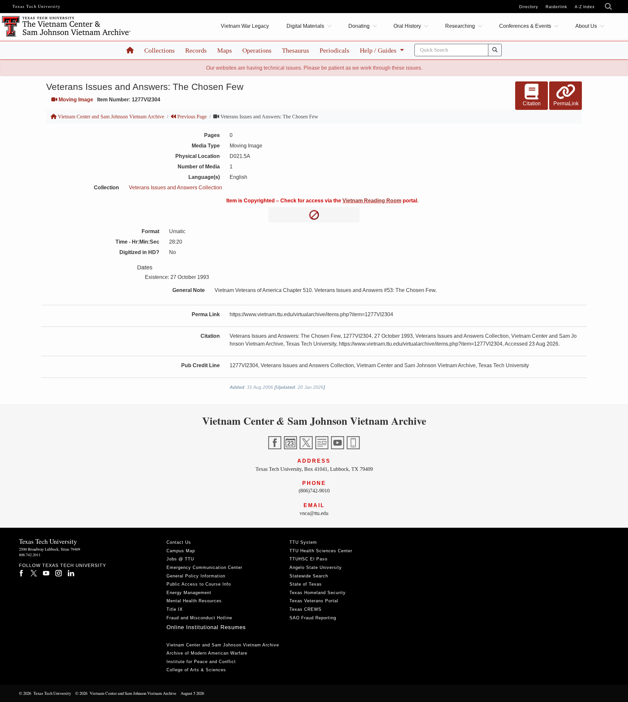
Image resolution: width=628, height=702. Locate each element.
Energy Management (188, 592)
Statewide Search (308, 576)
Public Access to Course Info (198, 584)
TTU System (303, 542)
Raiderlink (556, 7)
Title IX (174, 609)
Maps (224, 50)
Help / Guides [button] (379, 50)
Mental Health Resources (194, 600)
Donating (359, 26)
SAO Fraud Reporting (312, 617)
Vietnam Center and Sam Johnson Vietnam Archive (110, 116)
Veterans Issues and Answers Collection (175, 187)
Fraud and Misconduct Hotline (199, 617)
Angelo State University (315, 567)
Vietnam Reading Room (371, 200)
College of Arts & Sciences (196, 669)
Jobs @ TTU (180, 558)
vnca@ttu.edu (314, 513)
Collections (159, 50)
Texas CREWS (305, 609)
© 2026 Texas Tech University (45, 693)
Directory (528, 7)
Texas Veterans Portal (313, 600)
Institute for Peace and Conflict (201, 661)
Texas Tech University (36, 6)
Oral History (407, 26)
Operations (256, 50)
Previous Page (191, 116)
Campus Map (180, 550)
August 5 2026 (192, 693)
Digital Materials (305, 26)
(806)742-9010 (314, 490)
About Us (586, 26)
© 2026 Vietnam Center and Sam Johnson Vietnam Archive (125, 693)
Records (196, 50)
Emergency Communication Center (204, 567)
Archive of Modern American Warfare (206, 653)
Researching (460, 26)
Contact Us (178, 542)
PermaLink (566, 103)
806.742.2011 (30, 554)
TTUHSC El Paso (308, 558)
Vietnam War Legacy (245, 26)
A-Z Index (585, 7)
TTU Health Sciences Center (320, 550)
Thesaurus (295, 50)
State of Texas (305, 584)
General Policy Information (195, 576)
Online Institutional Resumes (206, 627)
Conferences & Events (525, 26)
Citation (532, 103)
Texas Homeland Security (317, 592)
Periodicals (334, 50)
